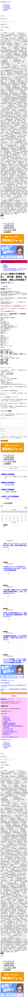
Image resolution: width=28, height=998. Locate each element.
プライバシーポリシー (8, 730)
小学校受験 (8, 503)
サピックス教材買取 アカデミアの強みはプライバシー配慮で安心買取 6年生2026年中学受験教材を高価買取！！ (15, 660)
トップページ (6, 4)
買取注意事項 (6, 7)
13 (14, 517)
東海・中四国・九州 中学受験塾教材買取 (13, 726)
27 (14, 520)
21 (17, 519)
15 (21, 517)
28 (17, 520)
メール (3, 431)
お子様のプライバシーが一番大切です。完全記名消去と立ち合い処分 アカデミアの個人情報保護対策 (15, 568)
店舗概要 (5, 9)
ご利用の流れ (6, 5)
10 (2, 517)
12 (10, 517)
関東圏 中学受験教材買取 (9, 723)
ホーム (5, 716)
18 (6, 519)
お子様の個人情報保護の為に (10, 731)
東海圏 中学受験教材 (8, 489)
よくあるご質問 (7, 8)
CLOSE (2, 16)
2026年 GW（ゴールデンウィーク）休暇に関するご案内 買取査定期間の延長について (15, 545)
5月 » (15, 522)
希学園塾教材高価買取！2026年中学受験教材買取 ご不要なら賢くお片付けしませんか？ (15, 637)
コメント (3, 417)
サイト (2, 434)
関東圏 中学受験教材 (8, 474)
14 (17, 517)
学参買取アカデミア (13, 737)
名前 (2, 429)
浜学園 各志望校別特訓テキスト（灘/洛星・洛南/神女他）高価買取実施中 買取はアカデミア (15, 614)
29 (21, 520)
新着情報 (5, 266)
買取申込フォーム (7, 733)
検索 (2, 215)
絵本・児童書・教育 (8, 728)
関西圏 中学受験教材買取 (9, 724)
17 (2, 519)
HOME (5, 264)
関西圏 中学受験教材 (8, 482)
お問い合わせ (6, 734)
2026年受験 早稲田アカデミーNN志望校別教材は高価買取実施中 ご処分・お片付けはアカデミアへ (15, 591)
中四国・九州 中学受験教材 (10, 496)
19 (10, 519)
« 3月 (12, 522)
